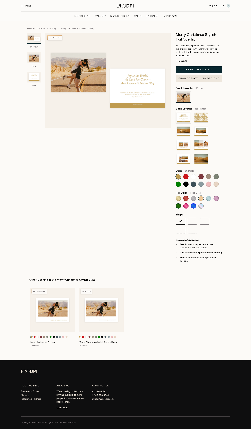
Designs (31, 29)
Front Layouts (189, 88)
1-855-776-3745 (100, 395)
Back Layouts (191, 109)
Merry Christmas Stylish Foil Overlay (77, 29)
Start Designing (199, 70)
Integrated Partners (31, 399)
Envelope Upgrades (187, 240)
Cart (225, 6)
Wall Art (100, 16)
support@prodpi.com (103, 399)
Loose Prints (82, 16)
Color (185, 171)
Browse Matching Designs (198, 79)
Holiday (53, 29)
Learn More (62, 408)
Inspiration (170, 16)
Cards (137, 16)
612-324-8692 (99, 391)
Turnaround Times (30, 391)
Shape (179, 215)
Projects (213, 6)
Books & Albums (119, 16)
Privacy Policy (69, 423)
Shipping (25, 395)
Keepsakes (152, 16)
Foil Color (188, 193)
